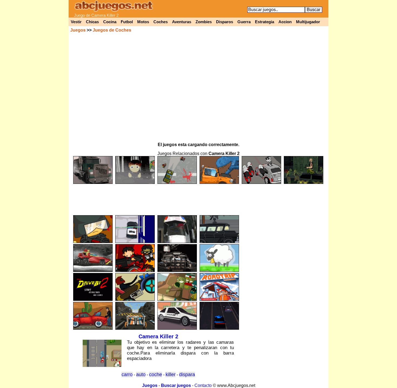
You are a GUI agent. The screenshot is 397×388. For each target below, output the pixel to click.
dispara (187, 374)
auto (141, 374)
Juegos (78, 30)
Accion (285, 22)
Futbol (127, 22)
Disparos (224, 22)
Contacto (203, 385)
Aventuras (181, 22)
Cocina (109, 22)
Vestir (76, 22)
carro (127, 374)
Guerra (244, 22)
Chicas (92, 22)
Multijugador (308, 22)
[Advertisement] (198, 197)
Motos (143, 22)
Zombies (204, 22)
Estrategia (264, 22)
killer (171, 374)
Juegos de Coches (112, 30)
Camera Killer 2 (158, 336)
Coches (160, 22)
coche (155, 374)
